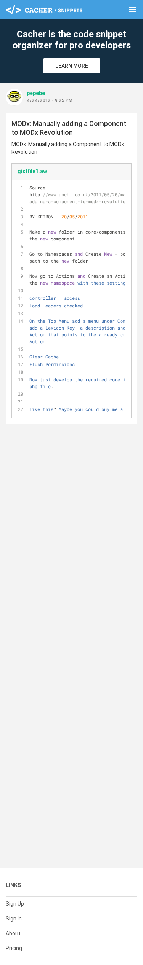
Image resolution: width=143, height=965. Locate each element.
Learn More (71, 65)
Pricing (14, 948)
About (13, 933)
